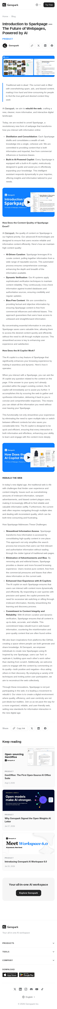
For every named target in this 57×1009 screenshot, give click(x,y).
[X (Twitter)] (14, 989)
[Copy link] (32, 45)
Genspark (9, 108)
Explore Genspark (28, 893)
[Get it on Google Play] (26, 975)
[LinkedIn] (20, 989)
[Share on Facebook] (52, 45)
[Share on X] (38, 45)
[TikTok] (42, 989)
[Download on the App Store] (10, 975)
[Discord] (31, 989)
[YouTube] (36, 989)
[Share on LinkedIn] (45, 45)
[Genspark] (10, 5)
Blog (13, 16)
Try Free (49, 5)
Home (5, 16)
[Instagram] (25, 989)
